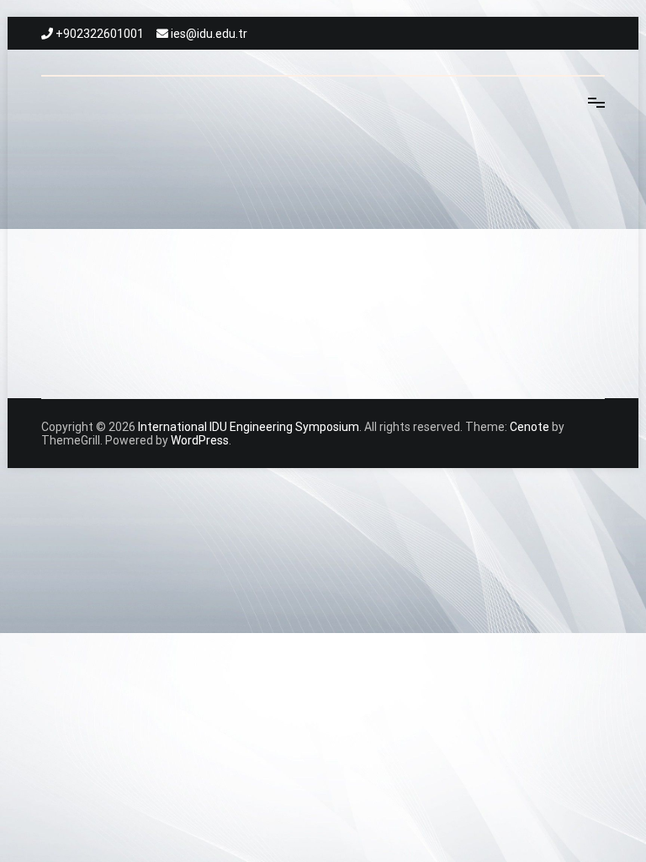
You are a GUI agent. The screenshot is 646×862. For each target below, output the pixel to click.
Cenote (529, 427)
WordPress (200, 440)
